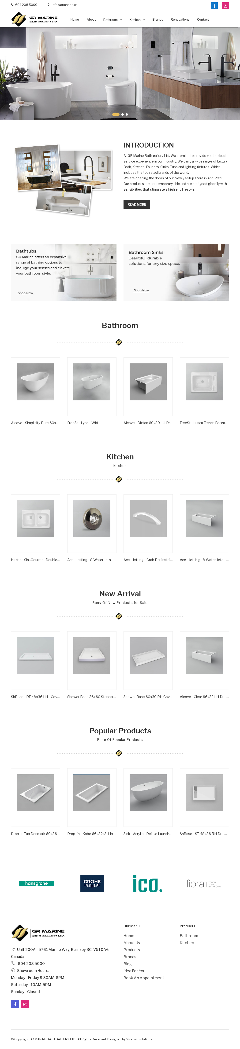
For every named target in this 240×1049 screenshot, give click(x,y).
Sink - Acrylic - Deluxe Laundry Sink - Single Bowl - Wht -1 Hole (148, 834)
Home (75, 19)
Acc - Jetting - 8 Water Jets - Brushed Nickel (91, 560)
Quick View (26, 430)
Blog (128, 964)
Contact (203, 19)
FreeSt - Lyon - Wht (82, 423)
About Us (132, 943)
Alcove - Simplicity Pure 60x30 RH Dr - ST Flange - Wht (35, 423)
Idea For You (134, 971)
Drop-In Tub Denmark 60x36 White (35, 834)
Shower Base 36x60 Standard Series (91, 697)
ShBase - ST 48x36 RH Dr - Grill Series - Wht (204, 834)
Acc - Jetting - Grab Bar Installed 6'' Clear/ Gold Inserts (148, 560)
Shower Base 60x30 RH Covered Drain (148, 697)
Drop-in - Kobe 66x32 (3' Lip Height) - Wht (91, 834)
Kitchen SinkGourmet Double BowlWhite (35, 560)
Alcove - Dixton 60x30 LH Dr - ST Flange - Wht (148, 423)
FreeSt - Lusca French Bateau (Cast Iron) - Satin (204, 423)
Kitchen (135, 20)
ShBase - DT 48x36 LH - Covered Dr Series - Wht (35, 697)
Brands (158, 19)
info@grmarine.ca (64, 5)
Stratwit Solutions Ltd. (142, 1039)
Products (132, 950)
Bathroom (110, 20)
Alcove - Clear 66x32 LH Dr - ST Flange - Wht (204, 697)
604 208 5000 (26, 5)
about (91, 19)
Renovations (180, 19)
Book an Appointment (144, 978)
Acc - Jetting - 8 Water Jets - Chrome (204, 560)
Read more (137, 204)
